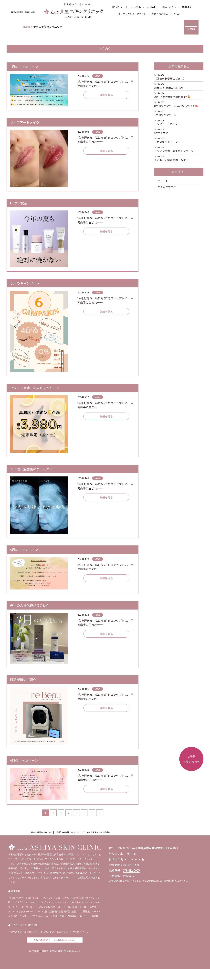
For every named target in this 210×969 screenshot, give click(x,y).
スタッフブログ (167, 187)
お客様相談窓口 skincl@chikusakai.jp (54, 940)
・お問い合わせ (190, 792)
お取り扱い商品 (160, 14)
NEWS (177, 14)
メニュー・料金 (133, 7)
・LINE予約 (188, 782)
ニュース (163, 181)
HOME (115, 7)
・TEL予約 (187, 787)
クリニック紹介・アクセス (132, 14)
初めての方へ (169, 7)
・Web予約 (188, 778)
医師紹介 (186, 7)
